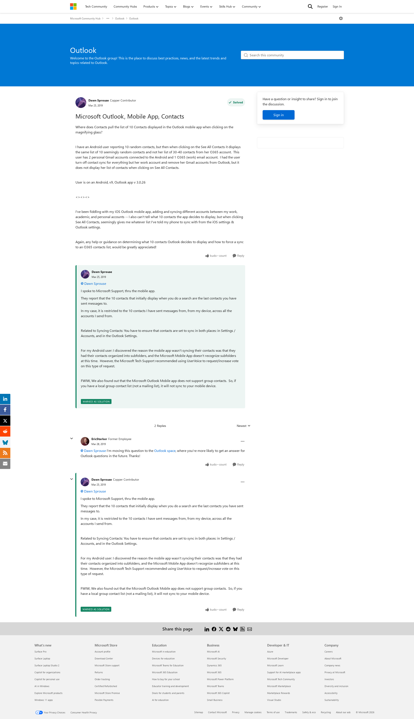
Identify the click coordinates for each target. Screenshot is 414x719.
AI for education (160, 700)
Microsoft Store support (107, 665)
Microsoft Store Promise (107, 693)
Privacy (235, 712)
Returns (99, 672)
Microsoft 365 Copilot (218, 693)
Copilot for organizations (47, 672)
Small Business (215, 700)
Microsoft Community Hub (85, 18)
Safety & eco (309, 712)
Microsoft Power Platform (220, 679)
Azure (270, 651)
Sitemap (198, 712)
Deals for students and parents (168, 693)
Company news (332, 665)
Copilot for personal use (47, 679)
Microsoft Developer (278, 658)
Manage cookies (253, 712)
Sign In (337, 6)
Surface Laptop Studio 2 (46, 665)
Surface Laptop (42, 658)
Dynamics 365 (214, 665)
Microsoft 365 (214, 672)
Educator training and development (170, 686)
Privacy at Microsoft (335, 672)
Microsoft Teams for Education (167, 665)
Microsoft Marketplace (279, 686)
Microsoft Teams (215, 686)
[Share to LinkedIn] (207, 628)
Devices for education (163, 658)
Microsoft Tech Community (281, 679)
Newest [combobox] (244, 426)
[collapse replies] (71, 438)
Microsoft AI (213, 651)
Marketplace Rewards (278, 693)
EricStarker (99, 439)
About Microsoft (333, 658)
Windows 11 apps (43, 700)
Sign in (278, 114)
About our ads (343, 712)
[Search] (310, 6)
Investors (329, 679)
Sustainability (332, 700)
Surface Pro (40, 651)
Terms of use (273, 712)
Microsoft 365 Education (164, 672)
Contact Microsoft (217, 712)
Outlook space (165, 450)
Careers (329, 651)
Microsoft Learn (275, 665)
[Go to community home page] (73, 6)
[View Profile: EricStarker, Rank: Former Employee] (85, 441)
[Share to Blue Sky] (235, 628)
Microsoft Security (216, 658)
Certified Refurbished (106, 686)
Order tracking (102, 679)
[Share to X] (221, 628)
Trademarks (291, 712)
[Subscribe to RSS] (242, 628)
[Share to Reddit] (228, 628)
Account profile (102, 651)
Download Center (104, 658)
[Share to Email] (249, 628)
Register (322, 6)
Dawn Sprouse (98, 100)
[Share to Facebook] (214, 628)
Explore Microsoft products (48, 693)
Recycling (326, 712)
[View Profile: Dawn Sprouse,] (85, 274)
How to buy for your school (166, 679)
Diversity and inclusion (336, 686)
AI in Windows (41, 686)
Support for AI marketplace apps (284, 672)
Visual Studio (274, 700)
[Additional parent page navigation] (107, 18)
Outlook (119, 18)
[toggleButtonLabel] (341, 18)
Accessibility (331, 693)
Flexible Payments (104, 700)
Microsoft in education (164, 651)
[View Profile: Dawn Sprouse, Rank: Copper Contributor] (80, 102)
